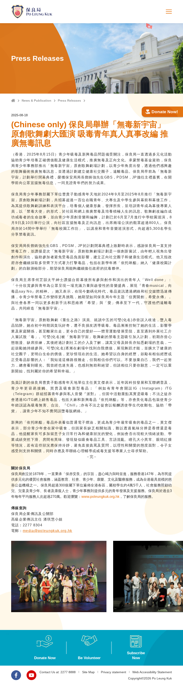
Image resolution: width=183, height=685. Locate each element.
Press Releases (69, 100)
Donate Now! (165, 111)
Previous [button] (18, 576)
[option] (58, 576)
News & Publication (36, 100)
